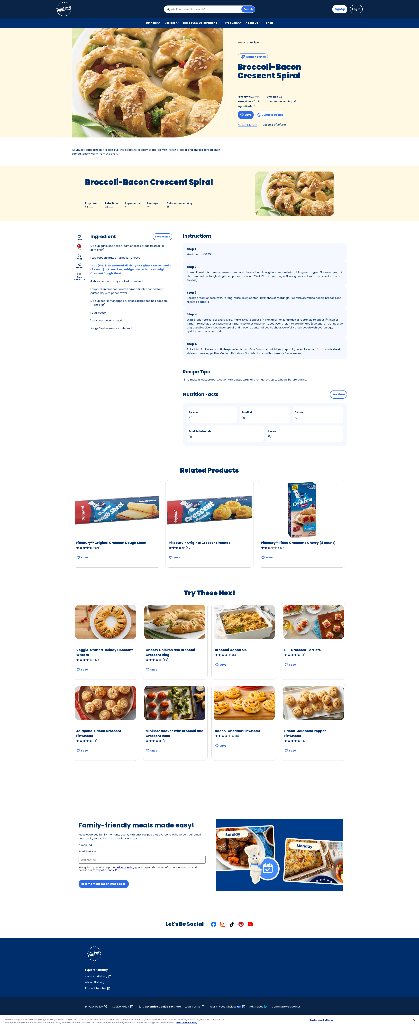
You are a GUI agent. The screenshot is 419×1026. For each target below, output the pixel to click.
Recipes (254, 42)
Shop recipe (162, 236)
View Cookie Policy (186, 1022)
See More (338, 394)
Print (79, 258)
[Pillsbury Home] (63, 9)
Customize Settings (322, 1020)
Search (248, 9)
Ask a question (291, 85)
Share (79, 267)
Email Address (88, 879)
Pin (79, 249)
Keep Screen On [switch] (79, 278)
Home (241, 42)
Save (248, 115)
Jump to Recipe (272, 115)
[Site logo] (94, 982)
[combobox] (205, 9)
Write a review (273, 85)
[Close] (413, 1019)
